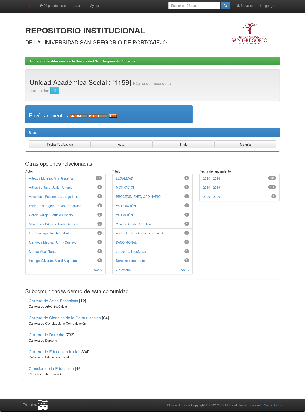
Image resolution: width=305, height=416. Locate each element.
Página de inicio (54, 5)
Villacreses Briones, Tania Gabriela (53, 224)
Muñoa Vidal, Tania (42, 251)
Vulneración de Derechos (133, 224)
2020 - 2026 (211, 178)
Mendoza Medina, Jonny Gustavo (53, 242)
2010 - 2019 (211, 187)
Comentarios (273, 405)
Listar (77, 5)
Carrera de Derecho (46, 334)
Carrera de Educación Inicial (54, 351)
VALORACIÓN (126, 205)
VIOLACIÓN (124, 215)
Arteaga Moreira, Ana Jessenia (51, 178)
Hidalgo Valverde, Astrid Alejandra (53, 260)
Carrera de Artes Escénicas (53, 300)
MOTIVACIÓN (125, 187)
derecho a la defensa (131, 251)
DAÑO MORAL (126, 242)
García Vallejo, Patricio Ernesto (51, 215)
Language (267, 5)
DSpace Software (178, 405)
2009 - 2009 (211, 196)
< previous (123, 270)
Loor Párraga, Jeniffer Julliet (49, 233)
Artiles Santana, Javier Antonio (50, 187)
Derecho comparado (130, 260)
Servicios (247, 5)
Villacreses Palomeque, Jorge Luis (53, 196)
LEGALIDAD (124, 178)
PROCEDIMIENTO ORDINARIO (138, 196)
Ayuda (94, 5)
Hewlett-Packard (249, 405)
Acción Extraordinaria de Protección (141, 233)
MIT (228, 405)
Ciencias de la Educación (51, 368)
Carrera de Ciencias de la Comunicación (65, 317)
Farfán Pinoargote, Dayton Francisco (55, 205)
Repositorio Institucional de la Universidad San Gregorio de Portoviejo (82, 61)
